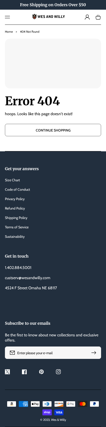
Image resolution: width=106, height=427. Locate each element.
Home (9, 31)
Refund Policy (15, 208)
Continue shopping (53, 130)
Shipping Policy (16, 217)
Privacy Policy (15, 199)
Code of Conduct (17, 189)
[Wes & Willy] (53, 17)
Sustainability (15, 236)
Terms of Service (17, 227)
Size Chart (12, 180)
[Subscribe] (95, 353)
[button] (7, 17)
